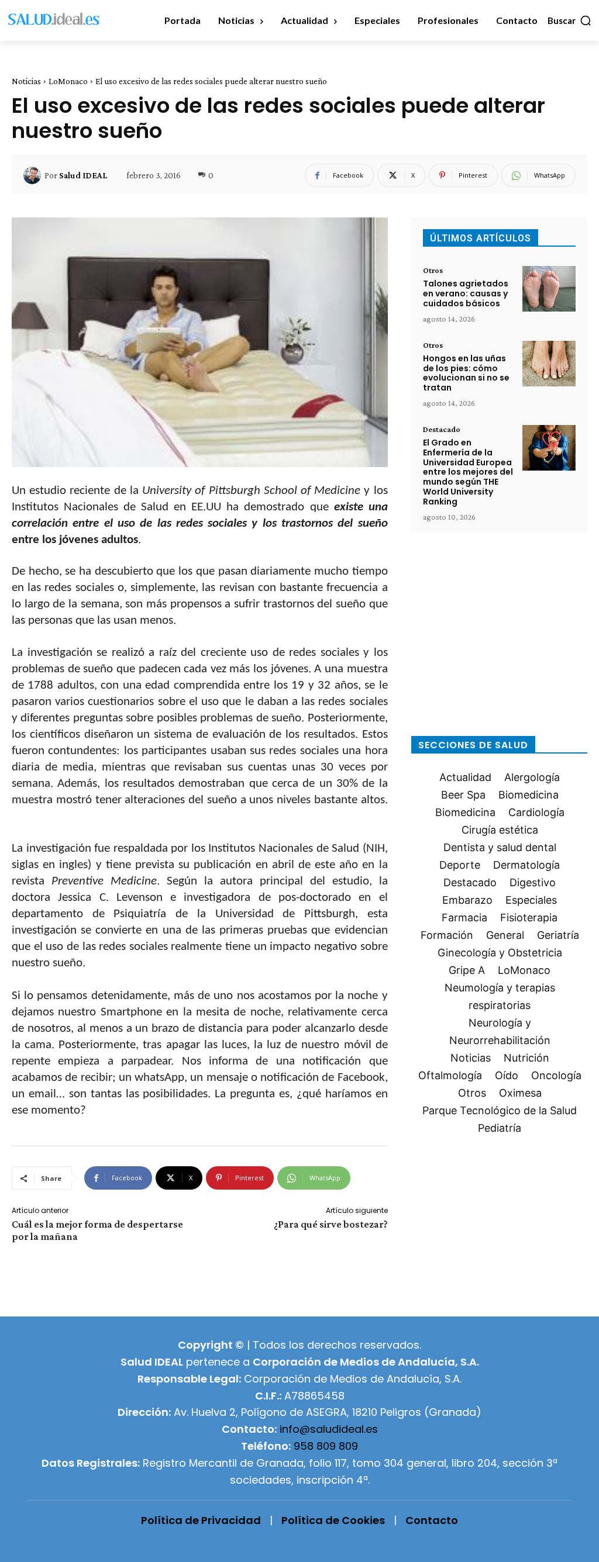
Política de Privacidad (201, 1520)
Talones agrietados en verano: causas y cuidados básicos (465, 293)
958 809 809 (326, 1446)
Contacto (431, 1520)
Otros (433, 270)
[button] (570, 20)
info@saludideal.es (329, 1429)
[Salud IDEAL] (33, 175)
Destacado (441, 429)
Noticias (26, 81)
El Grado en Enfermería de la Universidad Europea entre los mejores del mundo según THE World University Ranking (468, 472)
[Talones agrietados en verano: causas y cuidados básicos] (549, 289)
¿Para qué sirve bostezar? (331, 1224)
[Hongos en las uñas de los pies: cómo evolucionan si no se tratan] (549, 363)
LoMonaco (68, 81)
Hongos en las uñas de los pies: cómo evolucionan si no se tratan (466, 373)
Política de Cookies (333, 1520)
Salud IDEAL (83, 175)
